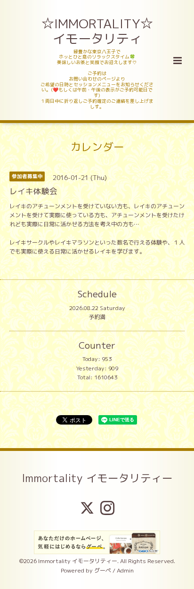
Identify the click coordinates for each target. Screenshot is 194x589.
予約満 (97, 317)
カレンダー (97, 146)
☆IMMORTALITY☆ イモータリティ (97, 31)
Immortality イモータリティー (97, 478)
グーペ (102, 570)
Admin (125, 570)
